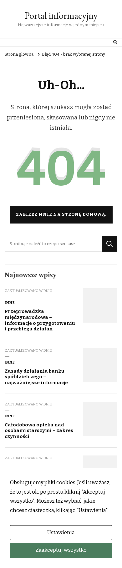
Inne (10, 302)
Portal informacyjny (61, 15)
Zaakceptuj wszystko (61, 550)
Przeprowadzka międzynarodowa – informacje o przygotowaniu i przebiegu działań (40, 320)
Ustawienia (61, 532)
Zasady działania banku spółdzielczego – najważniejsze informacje (36, 376)
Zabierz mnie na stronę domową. (61, 214)
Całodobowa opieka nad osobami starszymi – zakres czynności (39, 430)
